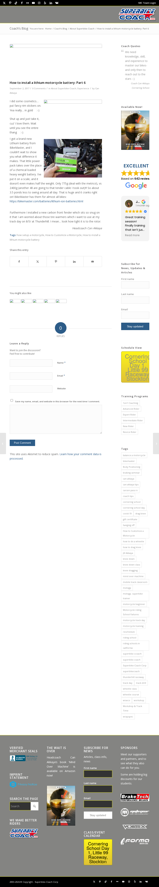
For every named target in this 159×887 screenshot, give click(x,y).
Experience (83, 88)
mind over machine (133, 576)
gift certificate (130, 519)
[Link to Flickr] (27, 3)
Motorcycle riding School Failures (132, 612)
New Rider (128, 426)
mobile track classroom (135, 582)
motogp (127, 587)
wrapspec (128, 716)
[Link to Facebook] (22, 3)
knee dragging (130, 570)
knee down (129, 558)
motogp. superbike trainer (133, 596)
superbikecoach (131, 671)
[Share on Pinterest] (56, 261)
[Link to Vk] (57, 3)
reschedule (129, 631)
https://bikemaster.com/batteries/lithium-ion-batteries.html (46, 201)
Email (61, 375)
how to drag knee (132, 547)
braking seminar (131, 472)
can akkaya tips (130, 484)
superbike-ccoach (132, 653)
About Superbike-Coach (63, 88)
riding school (129, 637)
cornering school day (134, 507)
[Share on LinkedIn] (74, 261)
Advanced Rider (131, 408)
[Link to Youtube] (33, 3)
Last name (127, 294)
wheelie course (131, 694)
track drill (141, 682)
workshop (139, 700)
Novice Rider (129, 432)
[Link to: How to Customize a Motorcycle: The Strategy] (15, 304)
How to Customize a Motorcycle (63, 235)
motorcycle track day (134, 620)
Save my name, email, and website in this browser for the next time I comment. (57, 401)
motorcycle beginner (134, 604)
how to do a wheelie (133, 541)
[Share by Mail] (93, 261)
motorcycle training (133, 626)
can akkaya (128, 478)
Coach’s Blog (19, 28)
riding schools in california (131, 645)
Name (61, 362)
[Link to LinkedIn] (51, 3)
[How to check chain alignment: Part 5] (3, 443)
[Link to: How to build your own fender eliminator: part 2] (26, 304)
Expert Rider (129, 414)
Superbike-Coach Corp (134, 665)
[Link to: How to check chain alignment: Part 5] (38, 304)
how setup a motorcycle (30, 235)
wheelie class (130, 688)
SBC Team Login (147, 2)
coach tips (128, 496)
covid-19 (127, 513)
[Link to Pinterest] (10, 3)
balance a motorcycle (134, 455)
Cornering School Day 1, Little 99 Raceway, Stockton (138, 367)
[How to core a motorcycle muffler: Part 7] (156, 443)
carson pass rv (130, 490)
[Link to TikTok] (16, 3)
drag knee (140, 513)
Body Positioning (131, 466)
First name (127, 279)
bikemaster (129, 461)
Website (61, 388)
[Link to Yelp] (45, 3)
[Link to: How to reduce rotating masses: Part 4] (61, 304)
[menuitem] (146, 3)
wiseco (126, 700)
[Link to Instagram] (39, 3)
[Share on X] (38, 261)
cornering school (132, 501)
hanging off (128, 525)
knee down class (131, 564)
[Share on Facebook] (19, 261)
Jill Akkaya (128, 553)
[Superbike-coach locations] (137, 14)
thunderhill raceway (133, 677)
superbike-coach (131, 659)
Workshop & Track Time (132, 708)
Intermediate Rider (133, 420)
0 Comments (39, 88)
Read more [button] (132, 235)
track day (127, 682)
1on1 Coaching (130, 402)
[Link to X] (4, 3)
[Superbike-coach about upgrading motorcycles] (56, 61)
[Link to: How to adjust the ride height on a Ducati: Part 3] (49, 304)
